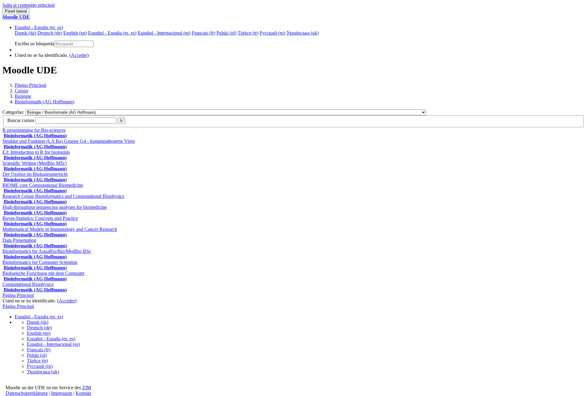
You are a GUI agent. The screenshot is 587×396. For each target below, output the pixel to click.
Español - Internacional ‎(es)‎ (53, 344)
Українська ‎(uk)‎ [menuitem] (302, 32)
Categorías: (13, 112)
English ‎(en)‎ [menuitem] (75, 32)
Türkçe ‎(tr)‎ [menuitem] (248, 32)
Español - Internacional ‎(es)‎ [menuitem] (164, 32)
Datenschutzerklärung (27, 393)
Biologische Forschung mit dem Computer (43, 273)
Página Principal (30, 85)
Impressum (61, 393)
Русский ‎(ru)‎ (40, 366)
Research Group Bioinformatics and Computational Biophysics (63, 196)
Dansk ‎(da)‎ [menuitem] (25, 32)
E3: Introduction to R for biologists (36, 152)
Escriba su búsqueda (34, 43)
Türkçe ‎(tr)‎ (37, 360)
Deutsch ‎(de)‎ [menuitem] (49, 32)
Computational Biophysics (28, 284)
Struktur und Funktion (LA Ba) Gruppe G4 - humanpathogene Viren (68, 141)
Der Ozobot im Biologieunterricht (35, 174)
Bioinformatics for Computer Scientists (39, 262)
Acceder (79, 55)
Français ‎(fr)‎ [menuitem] (203, 32)
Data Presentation (19, 240)
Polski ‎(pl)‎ (37, 355)
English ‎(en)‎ (38, 333)
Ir (121, 120)
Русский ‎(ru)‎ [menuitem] (272, 32)
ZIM (86, 387)
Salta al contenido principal (28, 5)
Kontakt (83, 393)
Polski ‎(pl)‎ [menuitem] (226, 32)
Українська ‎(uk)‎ (43, 371)
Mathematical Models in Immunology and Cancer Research (59, 229)
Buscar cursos (20, 120)
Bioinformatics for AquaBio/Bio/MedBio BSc (46, 251)
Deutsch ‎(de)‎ (39, 327)
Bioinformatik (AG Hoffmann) (44, 101)
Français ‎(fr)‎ (38, 349)
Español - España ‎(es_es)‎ (39, 27)
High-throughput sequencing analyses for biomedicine (54, 207)
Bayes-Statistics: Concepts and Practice (40, 218)
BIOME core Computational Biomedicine (42, 185)
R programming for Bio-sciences (33, 130)
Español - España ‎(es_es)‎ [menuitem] (112, 32)
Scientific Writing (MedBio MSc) (34, 163)
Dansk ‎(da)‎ (37, 322)
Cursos (21, 90)
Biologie (23, 96)
